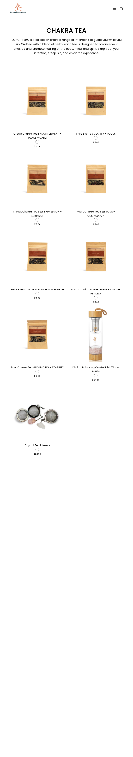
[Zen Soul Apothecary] (19, 8)
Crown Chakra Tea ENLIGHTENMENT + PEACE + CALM (37, 136)
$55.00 (95, 380)
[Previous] (13, 101)
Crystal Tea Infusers (37, 445)
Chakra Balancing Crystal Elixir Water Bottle (95, 369)
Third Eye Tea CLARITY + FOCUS (96, 134)
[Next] (61, 101)
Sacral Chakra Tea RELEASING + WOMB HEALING (95, 291)
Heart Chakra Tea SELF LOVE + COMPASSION (96, 214)
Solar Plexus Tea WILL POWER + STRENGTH (37, 289)
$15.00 (37, 146)
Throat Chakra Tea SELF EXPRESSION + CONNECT (37, 214)
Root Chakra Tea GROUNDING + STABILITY (37, 367)
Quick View (37, 101)
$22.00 (37, 454)
